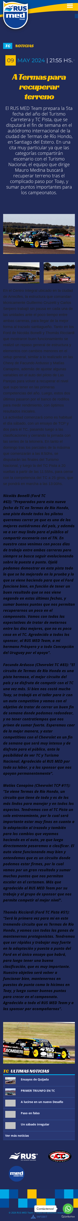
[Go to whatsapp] (68, 1209)
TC (7, 45)
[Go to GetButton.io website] (68, 1216)
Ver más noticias (17, 1136)
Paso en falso (30, 1113)
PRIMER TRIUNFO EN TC (38, 1091)
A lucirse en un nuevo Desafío (42, 1102)
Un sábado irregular (35, 1124)
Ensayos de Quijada (35, 1079)
